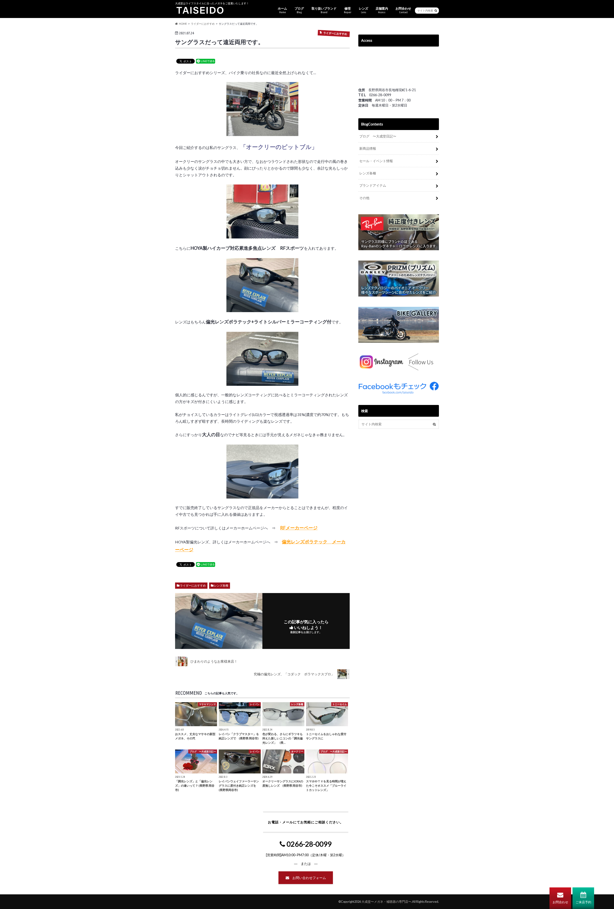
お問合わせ (560, 902)
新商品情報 (367, 148)
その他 (364, 198)
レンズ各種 (221, 585)
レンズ (363, 10)
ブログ (299, 10)
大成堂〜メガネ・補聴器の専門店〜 (386, 901)
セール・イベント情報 (376, 161)
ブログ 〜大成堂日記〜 (377, 136)
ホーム (282, 10)
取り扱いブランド (324, 10)
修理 (347, 10)
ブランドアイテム (372, 185)
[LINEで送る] (205, 61)
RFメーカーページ (299, 527)
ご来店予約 (583, 902)
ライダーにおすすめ (193, 585)
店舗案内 (382, 10)
